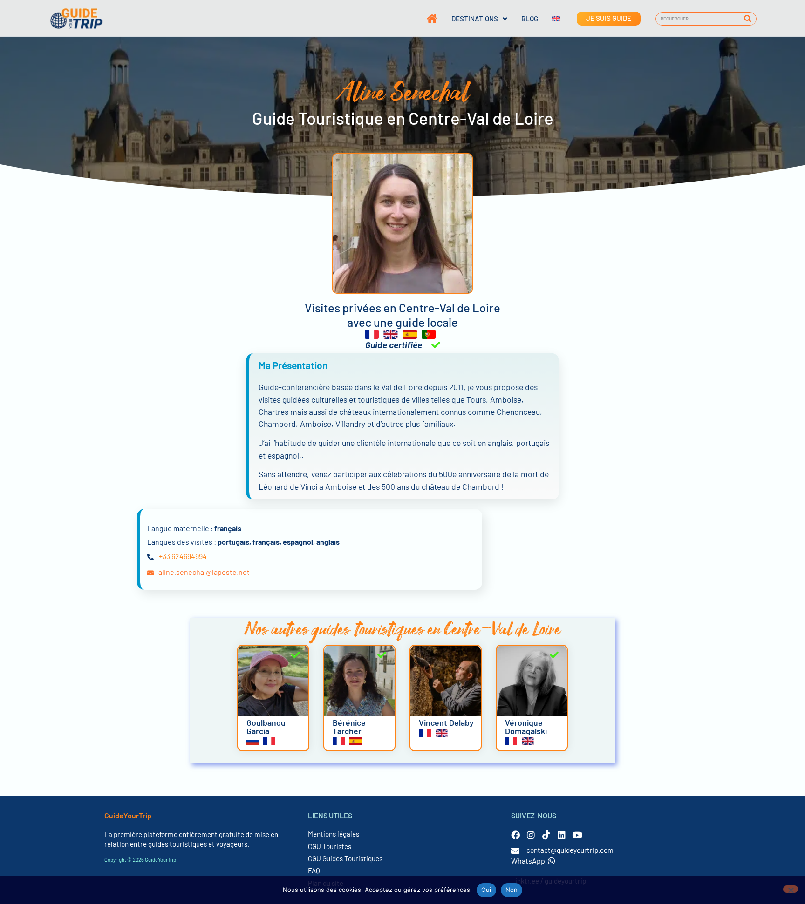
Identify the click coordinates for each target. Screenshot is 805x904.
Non (511, 889)
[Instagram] (530, 834)
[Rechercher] (748, 19)
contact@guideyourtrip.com (570, 850)
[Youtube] (577, 834)
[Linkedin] (561, 834)
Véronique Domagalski (526, 726)
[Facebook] (515, 834)
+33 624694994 (183, 556)
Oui (486, 889)
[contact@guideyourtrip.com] (515, 850)
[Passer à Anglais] (549, 18)
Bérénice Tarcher (349, 726)
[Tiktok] (546, 834)
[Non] (790, 889)
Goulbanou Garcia (266, 726)
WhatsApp (528, 860)
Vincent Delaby (446, 722)
